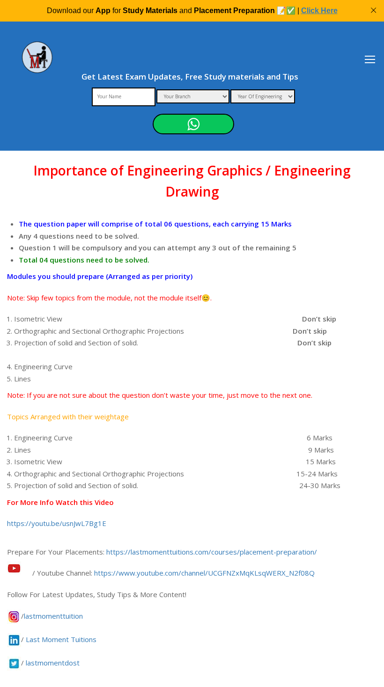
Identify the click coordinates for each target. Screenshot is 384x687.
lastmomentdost (53, 662)
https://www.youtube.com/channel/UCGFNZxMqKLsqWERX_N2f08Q (204, 572)
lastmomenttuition (53, 616)
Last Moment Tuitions (61, 639)
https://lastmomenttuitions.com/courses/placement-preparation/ (211, 551)
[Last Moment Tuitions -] (37, 63)
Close (373, 10)
